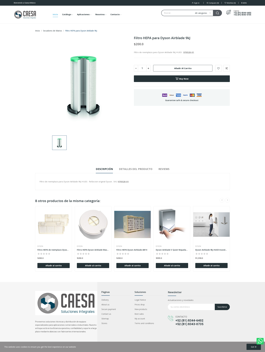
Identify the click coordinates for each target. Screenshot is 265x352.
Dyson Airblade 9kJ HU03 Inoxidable (211, 249)
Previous (222, 200)
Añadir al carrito (183, 68)
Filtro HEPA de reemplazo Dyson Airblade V (53, 249)
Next (227, 200)
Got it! (253, 347)
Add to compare (226, 68)
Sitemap (105, 318)
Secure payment (108, 309)
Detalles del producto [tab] (135, 169)
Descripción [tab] (104, 169)
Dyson (40, 246)
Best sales (139, 314)
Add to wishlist (218, 68)
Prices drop (140, 304)
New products (141, 309)
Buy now (184, 78)
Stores (104, 323)
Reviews (163, 169)
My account (140, 318)
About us (105, 304)
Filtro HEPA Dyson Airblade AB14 (131, 249)
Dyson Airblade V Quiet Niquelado (172, 249)
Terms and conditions (144, 323)
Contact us (106, 314)
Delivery (105, 300)
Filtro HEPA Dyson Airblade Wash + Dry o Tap (93, 249)
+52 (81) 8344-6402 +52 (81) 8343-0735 (242, 14)
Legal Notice (140, 300)
